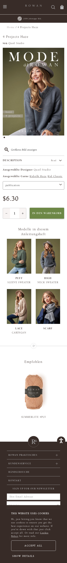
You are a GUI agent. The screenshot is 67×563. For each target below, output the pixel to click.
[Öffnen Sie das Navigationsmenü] (4, 7)
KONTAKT (14, 480)
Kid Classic (55, 176)
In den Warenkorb (47, 213)
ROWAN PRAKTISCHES (22, 455)
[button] (6, 213)
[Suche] (53, 7)
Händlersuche (19, 472)
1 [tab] (5, 138)
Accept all (33, 545)
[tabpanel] (33, 92)
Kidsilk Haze (38, 176)
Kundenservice (19, 463)
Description (30, 160)
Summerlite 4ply (33, 417)
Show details (23, 556)
